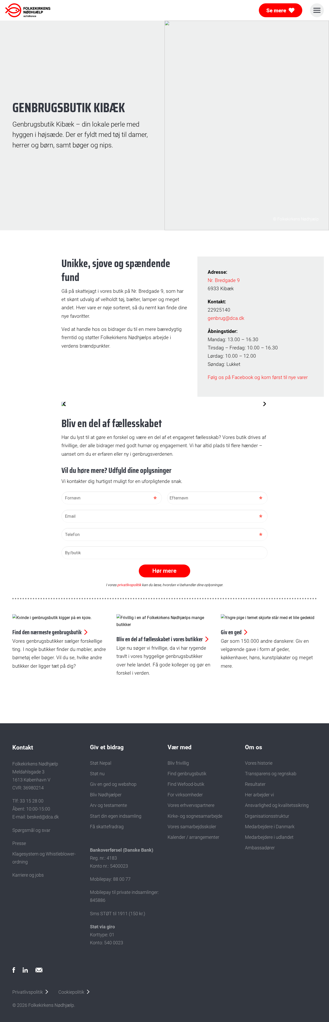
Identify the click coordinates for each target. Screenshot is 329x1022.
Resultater (255, 784)
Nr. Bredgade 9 (224, 280)
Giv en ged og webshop (113, 784)
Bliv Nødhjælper (106, 794)
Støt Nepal (100, 763)
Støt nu (97, 773)
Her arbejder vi (259, 794)
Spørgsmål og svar (31, 830)
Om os (253, 747)
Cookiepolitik (71, 992)
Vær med (179, 747)
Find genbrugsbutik (187, 773)
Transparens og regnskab (270, 773)
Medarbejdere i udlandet (269, 837)
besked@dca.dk (43, 817)
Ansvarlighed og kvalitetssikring (277, 805)
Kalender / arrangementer (193, 837)
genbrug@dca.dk (226, 318)
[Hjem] (27, 10)
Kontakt (22, 747)
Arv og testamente (108, 805)
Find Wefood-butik (186, 784)
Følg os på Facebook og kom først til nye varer (258, 377)
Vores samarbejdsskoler (192, 826)
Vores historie (258, 763)
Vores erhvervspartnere (191, 805)
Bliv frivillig (178, 763)
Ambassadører (260, 847)
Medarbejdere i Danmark (270, 826)
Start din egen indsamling (115, 816)
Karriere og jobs (28, 875)
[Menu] (317, 10)
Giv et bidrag (107, 747)
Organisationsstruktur (267, 816)
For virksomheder (185, 794)
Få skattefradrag (107, 826)
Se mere (276, 10)
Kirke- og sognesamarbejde (195, 816)
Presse (19, 843)
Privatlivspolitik (27, 992)
